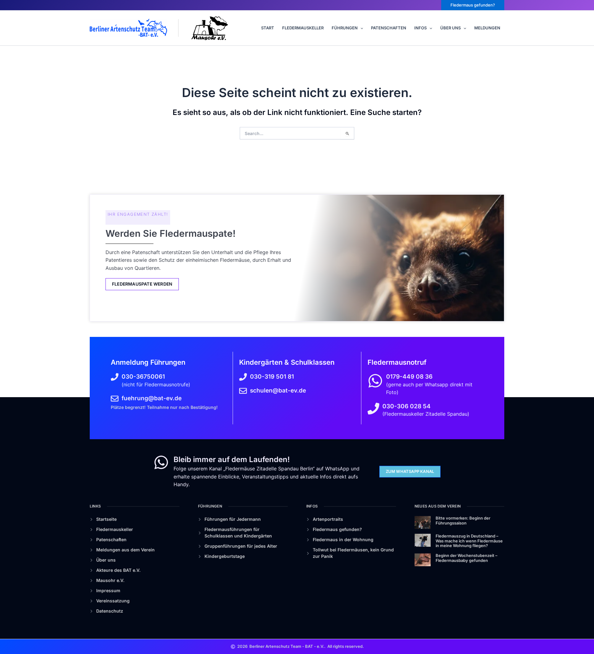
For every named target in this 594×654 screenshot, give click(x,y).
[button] (472, 5)
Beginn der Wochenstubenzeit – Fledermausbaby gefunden (466, 558)
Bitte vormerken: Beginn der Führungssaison (463, 520)
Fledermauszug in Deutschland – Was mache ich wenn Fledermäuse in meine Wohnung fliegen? (469, 540)
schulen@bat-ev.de (278, 390)
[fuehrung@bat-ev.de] (114, 398)
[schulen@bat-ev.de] (243, 391)
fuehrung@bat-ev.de (152, 398)
